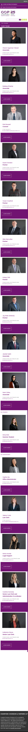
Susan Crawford (8, 201)
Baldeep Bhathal (8, 86)
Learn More (6, 60)
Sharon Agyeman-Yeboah (11, 48)
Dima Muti (6, 435)
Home (2, 23)
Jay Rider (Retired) (8, 315)
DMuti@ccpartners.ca (7, 441)
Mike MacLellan (7, 239)
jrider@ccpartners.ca (7, 321)
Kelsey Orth (6, 277)
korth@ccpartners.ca (7, 283)
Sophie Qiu (6, 477)
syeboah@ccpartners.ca (8, 54)
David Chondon (7, 163)
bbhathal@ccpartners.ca (8, 92)
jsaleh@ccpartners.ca (7, 360)
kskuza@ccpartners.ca (8, 638)
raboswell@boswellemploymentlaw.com (11, 130)
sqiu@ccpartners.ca (7, 483)
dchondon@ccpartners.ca (8, 168)
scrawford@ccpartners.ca (8, 207)
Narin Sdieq (6, 392)
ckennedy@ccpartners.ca (8, 600)
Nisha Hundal (7, 553)
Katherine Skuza (8, 632)
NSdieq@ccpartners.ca (8, 398)
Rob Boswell (7, 124)
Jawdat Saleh (7, 354)
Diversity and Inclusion (15, 728)
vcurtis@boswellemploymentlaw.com (10, 521)
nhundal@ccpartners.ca (8, 559)
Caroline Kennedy (8, 592)
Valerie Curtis (7, 515)
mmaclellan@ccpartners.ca (9, 245)
